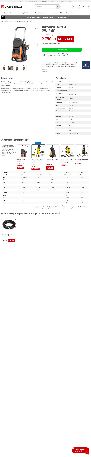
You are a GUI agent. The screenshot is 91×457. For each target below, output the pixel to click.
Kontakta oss (27, 13)
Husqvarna (44, 71)
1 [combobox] (86, 50)
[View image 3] (17, 68)
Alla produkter (8, 13)
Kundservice (73, 7)
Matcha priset (56, 43)
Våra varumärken (53, 13)
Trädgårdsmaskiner (18, 21)
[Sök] (58, 6)
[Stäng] (72, 448)
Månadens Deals (64, 13)
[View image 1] (4, 68)
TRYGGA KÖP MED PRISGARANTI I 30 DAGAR (29, 1)
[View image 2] (11, 68)
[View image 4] (24, 68)
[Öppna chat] (87, 452)
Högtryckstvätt (28, 21)
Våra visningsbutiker (40, 13)
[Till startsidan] (11, 6)
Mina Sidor (79, 7)
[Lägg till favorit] (36, 29)
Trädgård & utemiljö (7, 21)
